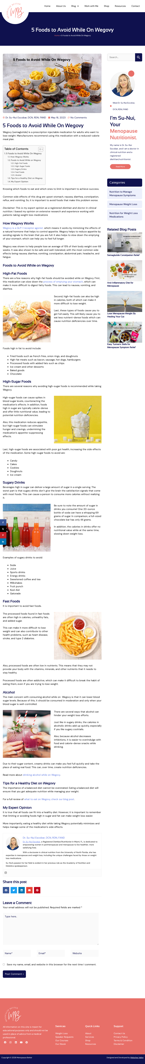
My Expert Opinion (19, 181)
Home (47, 6)
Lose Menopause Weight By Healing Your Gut (121, 315)
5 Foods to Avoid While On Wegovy (24, 153)
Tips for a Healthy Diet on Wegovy (26, 178)
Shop (106, 6)
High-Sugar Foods (22, 166)
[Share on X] (3, 529)
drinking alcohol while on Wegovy (41, 774)
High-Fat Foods (21, 163)
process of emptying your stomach (63, 281)
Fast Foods (19, 172)
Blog (73, 6)
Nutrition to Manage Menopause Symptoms (122, 193)
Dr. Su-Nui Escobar (31, 841)
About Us (61, 6)
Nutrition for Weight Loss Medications (123, 215)
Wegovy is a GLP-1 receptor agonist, (23, 228)
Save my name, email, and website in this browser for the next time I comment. (51, 964)
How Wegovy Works (19, 156)
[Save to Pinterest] (3, 535)
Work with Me (91, 6)
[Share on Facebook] (3, 522)
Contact (135, 6)
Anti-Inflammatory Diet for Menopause (120, 284)
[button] (6, 890)
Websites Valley (137, 1057)
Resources (120, 6)
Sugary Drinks (20, 169)
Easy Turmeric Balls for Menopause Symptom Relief (121, 345)
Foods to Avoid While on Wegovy (26, 160)
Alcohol (18, 175)
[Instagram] (5, 872)
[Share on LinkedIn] (3, 541)
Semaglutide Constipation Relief (123, 255)
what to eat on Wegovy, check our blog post (49, 799)
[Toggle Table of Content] (39, 149)
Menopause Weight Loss (123, 204)
